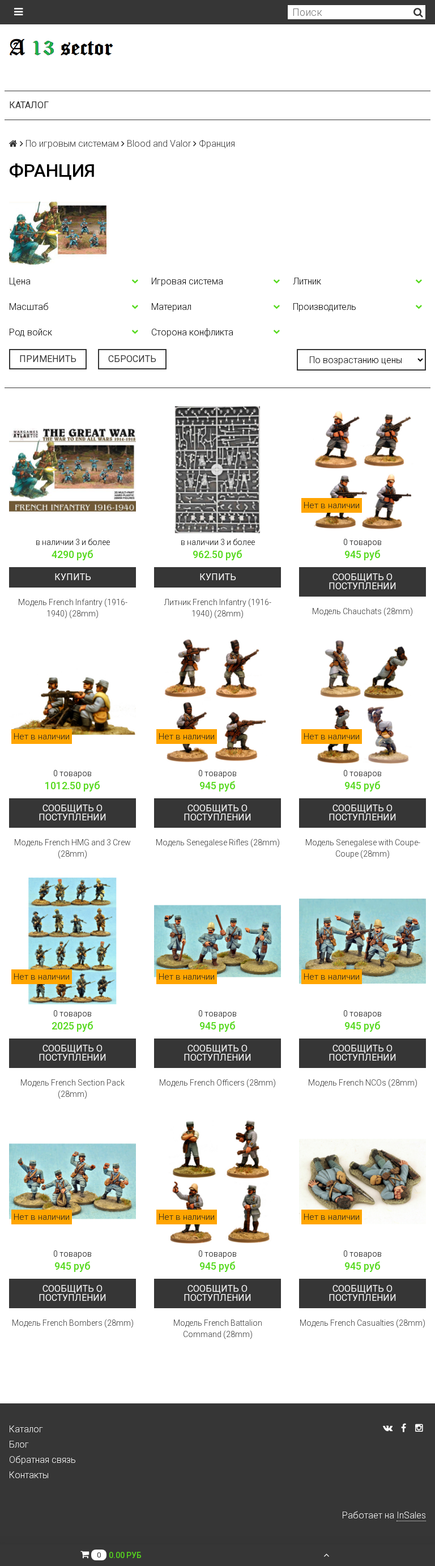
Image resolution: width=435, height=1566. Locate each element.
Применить (47, 359)
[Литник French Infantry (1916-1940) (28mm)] (217, 469)
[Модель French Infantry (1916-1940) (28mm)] (72, 469)
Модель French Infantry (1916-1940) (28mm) (72, 608)
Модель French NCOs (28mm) (362, 1082)
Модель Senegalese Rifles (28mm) (218, 842)
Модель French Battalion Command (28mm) (217, 1328)
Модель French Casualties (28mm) (362, 1322)
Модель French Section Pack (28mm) (72, 1088)
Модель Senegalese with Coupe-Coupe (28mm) (362, 848)
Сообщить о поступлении (362, 581)
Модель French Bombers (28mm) (73, 1322)
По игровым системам (72, 143)
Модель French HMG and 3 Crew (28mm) (72, 848)
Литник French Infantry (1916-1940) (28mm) (217, 608)
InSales (411, 1515)
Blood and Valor (159, 143)
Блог (19, 1444)
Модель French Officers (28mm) (217, 1082)
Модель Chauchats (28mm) (362, 611)
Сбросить (132, 359)
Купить (72, 577)
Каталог (29, 105)
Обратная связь (42, 1459)
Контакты (29, 1475)
